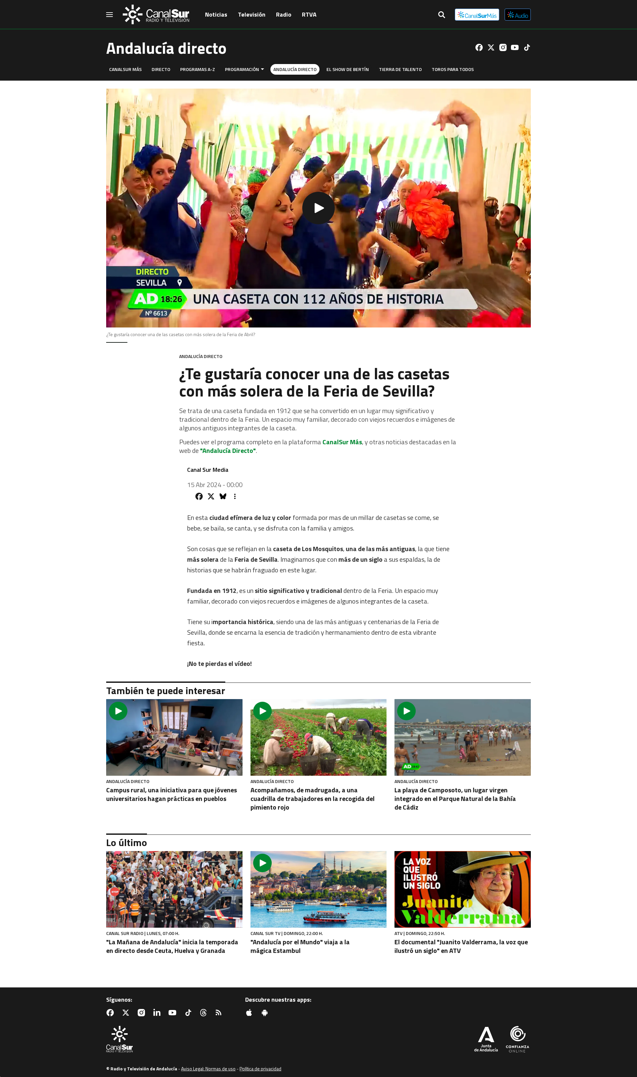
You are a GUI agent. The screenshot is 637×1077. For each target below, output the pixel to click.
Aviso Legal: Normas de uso (208, 1068)
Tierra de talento (400, 69)
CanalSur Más (125, 69)
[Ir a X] (491, 47)
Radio (283, 14)
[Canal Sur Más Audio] (518, 15)
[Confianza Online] (517, 1040)
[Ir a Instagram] (503, 47)
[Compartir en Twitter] (211, 496)
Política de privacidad (260, 1068)
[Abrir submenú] (262, 69)
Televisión (251, 14)
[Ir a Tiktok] (527, 47)
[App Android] (266, 1013)
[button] (318, 208)
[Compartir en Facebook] (199, 496)
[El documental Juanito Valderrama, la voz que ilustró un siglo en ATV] (462, 889)
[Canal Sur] (156, 15)
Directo (161, 69)
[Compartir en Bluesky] (223, 496)
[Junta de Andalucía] (486, 1040)
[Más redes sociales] (235, 496)
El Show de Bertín (347, 69)
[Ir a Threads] (205, 1013)
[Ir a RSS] (220, 1013)
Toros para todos (453, 69)
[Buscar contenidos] (442, 15)
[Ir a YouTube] (515, 47)
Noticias (216, 14)
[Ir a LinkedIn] (158, 1013)
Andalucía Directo (295, 69)
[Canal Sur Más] (477, 15)
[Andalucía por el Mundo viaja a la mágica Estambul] (318, 889)
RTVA (309, 14)
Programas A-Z (197, 69)
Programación (242, 69)
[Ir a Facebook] (479, 47)
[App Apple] (250, 1013)
